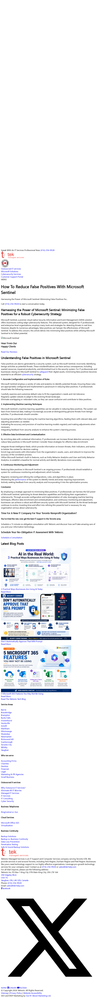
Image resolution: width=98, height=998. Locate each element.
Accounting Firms (8, 760)
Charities (5, 763)
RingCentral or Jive (9, 812)
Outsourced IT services (11, 268)
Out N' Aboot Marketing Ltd (38, 995)
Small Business (7, 777)
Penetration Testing (9, 844)
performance (20, 479)
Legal (3, 771)
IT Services (5, 795)
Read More (6, 591)
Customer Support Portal (12, 276)
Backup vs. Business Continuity (14, 839)
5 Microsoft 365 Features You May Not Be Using (22, 693)
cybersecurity (27, 374)
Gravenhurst (6, 720)
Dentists (4, 766)
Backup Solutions (8, 836)
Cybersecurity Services (11, 123)
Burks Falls (5, 717)
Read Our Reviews (9, 351)
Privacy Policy (16, 993)
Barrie (3, 709)
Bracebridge (6, 712)
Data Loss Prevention (10, 841)
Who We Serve (7, 112)
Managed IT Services (10, 793)
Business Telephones (10, 115)
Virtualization (7, 825)
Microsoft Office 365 (10, 822)
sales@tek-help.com (14, 144)
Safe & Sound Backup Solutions (15, 847)
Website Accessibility (32, 993)
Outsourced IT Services (11, 118)
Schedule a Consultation (11, 537)
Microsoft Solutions (9, 271)
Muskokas (5, 733)
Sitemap (4, 993)
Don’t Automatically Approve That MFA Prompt (21, 641)
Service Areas (7, 110)
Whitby (4, 747)
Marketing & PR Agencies (12, 774)
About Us (5, 107)
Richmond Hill (7, 739)
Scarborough (7, 742)
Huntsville (5, 723)
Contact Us (6, 126)
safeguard (43, 371)
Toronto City (6, 744)
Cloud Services (7, 121)
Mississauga (6, 731)
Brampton (5, 715)
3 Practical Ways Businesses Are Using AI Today (22, 589)
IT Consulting (7, 798)
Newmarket (6, 736)
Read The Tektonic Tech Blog (13, 699)
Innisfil (4, 725)
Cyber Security (7, 801)
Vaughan (5, 750)
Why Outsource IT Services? (13, 787)
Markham (5, 728)
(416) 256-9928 (13, 141)
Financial (5, 769)
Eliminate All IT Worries (11, 790)
